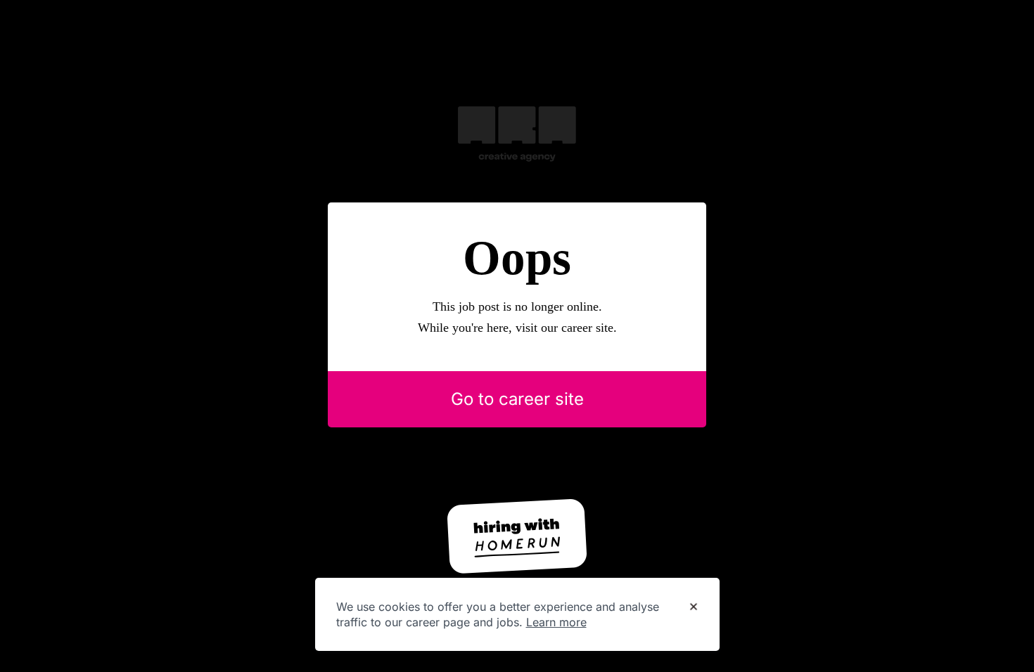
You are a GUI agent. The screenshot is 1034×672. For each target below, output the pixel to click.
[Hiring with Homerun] (517, 536)
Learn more (556, 622)
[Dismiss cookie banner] (693, 607)
